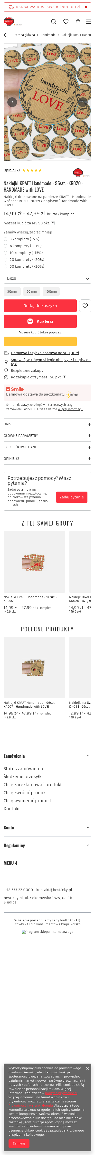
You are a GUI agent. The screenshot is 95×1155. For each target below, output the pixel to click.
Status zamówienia (23, 768)
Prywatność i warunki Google (31, 1105)
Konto (9, 827)
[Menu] (89, 21)
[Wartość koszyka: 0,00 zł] (78, 21)
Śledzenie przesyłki (23, 776)
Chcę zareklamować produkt (33, 784)
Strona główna (25, 35)
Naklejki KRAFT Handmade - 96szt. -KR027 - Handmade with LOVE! (30, 704)
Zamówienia (14, 756)
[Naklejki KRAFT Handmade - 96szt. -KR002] (34, 562)
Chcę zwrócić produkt (25, 792)
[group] (47, 102)
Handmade (48, 35)
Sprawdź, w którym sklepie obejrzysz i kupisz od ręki (51, 362)
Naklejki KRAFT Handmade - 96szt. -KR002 (30, 599)
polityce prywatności (61, 1093)
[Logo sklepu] (13, 21)
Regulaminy (14, 845)
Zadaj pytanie (72, 497)
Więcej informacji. (70, 409)
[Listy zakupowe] (66, 21)
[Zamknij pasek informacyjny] (86, 7)
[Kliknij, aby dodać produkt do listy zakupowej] (85, 305)
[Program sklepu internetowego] (47, 932)
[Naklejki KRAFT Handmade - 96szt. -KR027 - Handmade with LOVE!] (34, 668)
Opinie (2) (12, 170)
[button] (12, 102)
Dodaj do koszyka (40, 305)
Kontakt (12, 808)
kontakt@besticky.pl (54, 890)
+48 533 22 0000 (18, 890)
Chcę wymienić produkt (27, 800)
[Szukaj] (54, 21)
